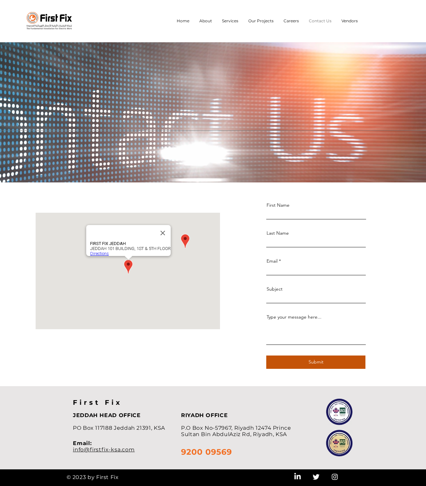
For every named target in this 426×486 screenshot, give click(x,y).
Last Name (278, 233)
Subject (275, 289)
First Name (278, 205)
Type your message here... (294, 317)
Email (272, 261)
